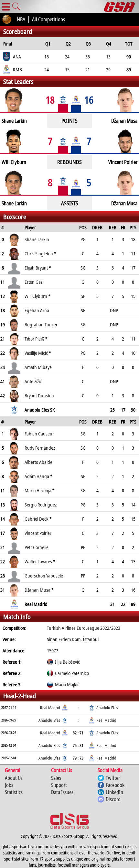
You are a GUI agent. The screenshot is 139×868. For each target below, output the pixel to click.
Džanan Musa (37, 590)
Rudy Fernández (40, 447)
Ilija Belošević (67, 662)
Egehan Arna (37, 310)
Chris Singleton (39, 253)
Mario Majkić (67, 684)
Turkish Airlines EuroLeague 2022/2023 (83, 628)
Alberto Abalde (38, 462)
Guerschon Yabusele (44, 575)
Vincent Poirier (38, 533)
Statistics (14, 792)
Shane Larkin (37, 239)
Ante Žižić (33, 381)
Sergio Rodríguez (41, 504)
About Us (14, 777)
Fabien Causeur (39, 433)
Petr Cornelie (36, 547)
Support (59, 785)
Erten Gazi (34, 282)
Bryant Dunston (39, 395)
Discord (113, 799)
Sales (56, 777)
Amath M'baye (38, 367)
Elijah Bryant (36, 267)
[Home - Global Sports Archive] (121, 6)
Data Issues (62, 792)
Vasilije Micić (36, 353)
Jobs (9, 785)
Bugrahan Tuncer (41, 324)
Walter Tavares (38, 561)
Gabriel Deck (36, 519)
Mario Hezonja (38, 490)
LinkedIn (114, 792)
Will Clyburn (36, 296)
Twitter (113, 777)
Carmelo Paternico (72, 673)
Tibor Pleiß (34, 338)
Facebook (115, 785)
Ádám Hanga (37, 476)
